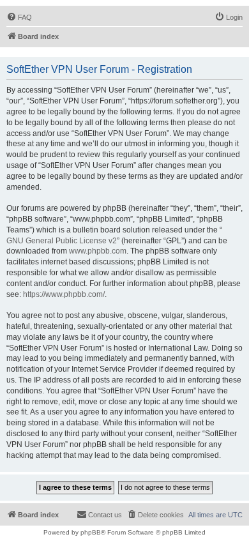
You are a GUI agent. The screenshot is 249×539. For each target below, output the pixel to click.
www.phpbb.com (97, 251)
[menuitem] (19, 17)
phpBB (90, 532)
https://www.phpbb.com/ (64, 294)
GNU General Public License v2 (61, 240)
